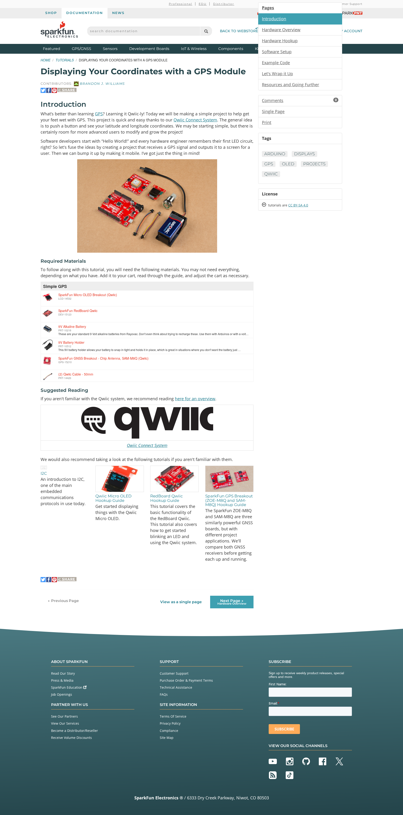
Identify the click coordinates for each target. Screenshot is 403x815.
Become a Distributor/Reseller (74, 730)
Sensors (110, 48)
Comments (299, 100)
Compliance (169, 730)
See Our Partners (64, 716)
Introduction (274, 18)
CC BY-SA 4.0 (298, 205)
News (118, 13)
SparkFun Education (67, 687)
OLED (288, 164)
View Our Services (65, 723)
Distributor (223, 4)
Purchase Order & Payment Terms (186, 680)
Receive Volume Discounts (71, 737)
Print (266, 122)
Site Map (167, 737)
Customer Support (347, 4)
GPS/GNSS (81, 48)
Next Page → (231, 602)
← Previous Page (63, 601)
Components (230, 48)
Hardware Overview (281, 29)
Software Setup (277, 51)
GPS (99, 114)
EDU (203, 4)
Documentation (84, 13)
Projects (314, 164)
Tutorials (65, 60)
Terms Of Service (173, 716)
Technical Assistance (176, 687)
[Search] (206, 31)
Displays (304, 153)
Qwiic (271, 174)
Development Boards (149, 48)
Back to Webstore (239, 31)
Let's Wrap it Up (277, 73)
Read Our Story (63, 673)
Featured (56, 48)
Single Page (273, 111)
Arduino (274, 153)
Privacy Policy (170, 723)
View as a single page (181, 602)
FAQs (164, 694)
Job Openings (61, 694)
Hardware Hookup (280, 40)
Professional (180, 4)
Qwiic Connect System (195, 120)
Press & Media (62, 680)
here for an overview (195, 398)
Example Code (276, 62)
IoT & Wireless (194, 48)
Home (45, 60)
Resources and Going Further (290, 84)
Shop (51, 13)
